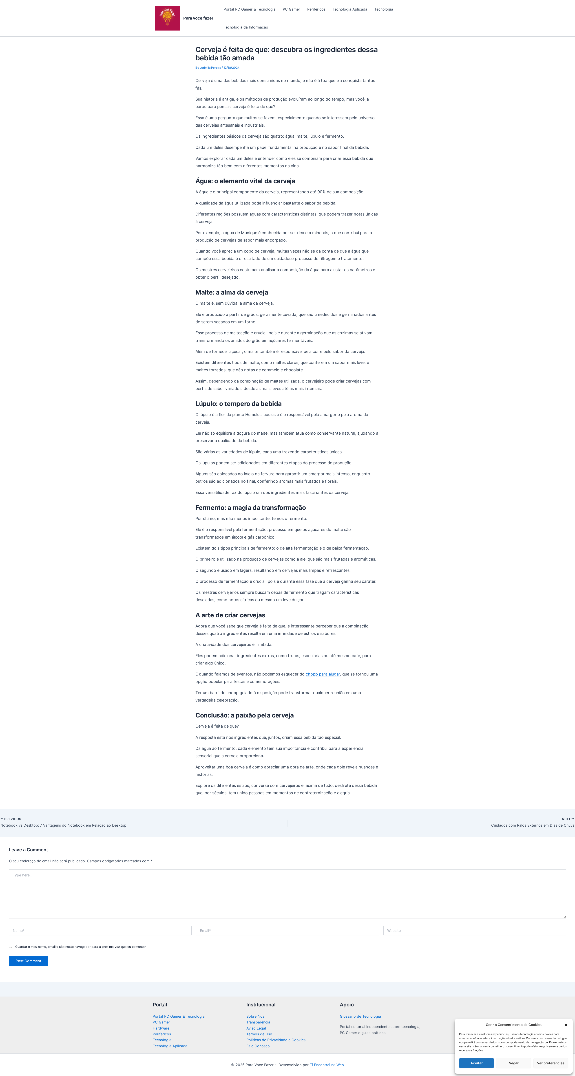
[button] (566, 1025)
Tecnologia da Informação (246, 27)
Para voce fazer (198, 18)
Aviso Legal (256, 1028)
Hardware (161, 1028)
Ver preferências (550, 1063)
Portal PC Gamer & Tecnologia (250, 9)
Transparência (258, 1022)
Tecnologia (383, 9)
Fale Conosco (258, 1046)
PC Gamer (291, 9)
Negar (514, 1063)
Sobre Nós (255, 1016)
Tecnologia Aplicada (350, 9)
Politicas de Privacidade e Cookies (275, 1040)
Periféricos (316, 9)
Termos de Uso (259, 1034)
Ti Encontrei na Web (326, 1065)
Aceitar (477, 1063)
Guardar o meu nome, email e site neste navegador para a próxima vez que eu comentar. (80, 946)
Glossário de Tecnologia (360, 1016)
